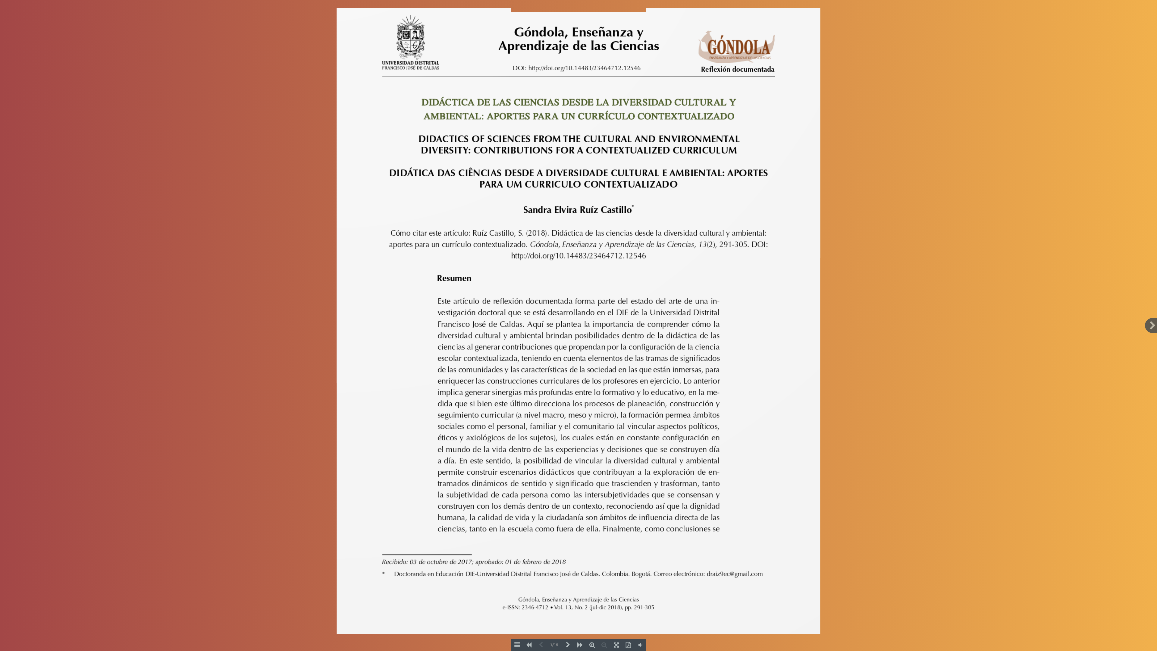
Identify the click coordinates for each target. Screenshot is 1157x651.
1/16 (554, 645)
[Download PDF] (628, 645)
